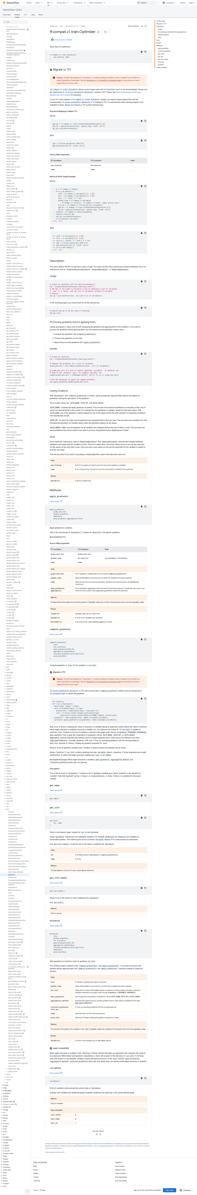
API (48, 3)
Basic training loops (124, 92)
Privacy (42, 1190)
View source (55, 501)
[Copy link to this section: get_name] (62, 785)
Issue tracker (119, 1166)
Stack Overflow (120, 1173)
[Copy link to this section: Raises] (58, 476)
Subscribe (170, 1190)
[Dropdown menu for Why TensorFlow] (105, 2)
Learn (37, 3)
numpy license (56, 1148)
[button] (15, 667)
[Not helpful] (145, 26)
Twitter (36, 1177)
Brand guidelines (121, 1177)
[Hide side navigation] (27, 1191)
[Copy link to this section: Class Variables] (64, 1110)
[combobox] (147, 3)
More (41, 15)
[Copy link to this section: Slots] (57, 437)
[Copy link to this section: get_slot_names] (69, 878)
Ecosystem (61, 3)
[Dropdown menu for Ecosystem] (68, 2)
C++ (25, 15)
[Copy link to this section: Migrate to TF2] (73, 69)
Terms (35, 1190)
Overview (6, 15)
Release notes (120, 1170)
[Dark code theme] (142, 52)
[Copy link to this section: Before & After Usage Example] (77, 176)
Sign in (191, 3)
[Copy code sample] (145, 52)
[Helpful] (142, 26)
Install (29, 3)
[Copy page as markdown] (105, 32)
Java (33, 15)
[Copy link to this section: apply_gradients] (70, 496)
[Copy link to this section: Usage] (58, 276)
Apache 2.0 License (51, 1146)
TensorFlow (53, 26)
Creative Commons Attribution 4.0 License (107, 1143)
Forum (35, 1170)
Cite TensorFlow (121, 1181)
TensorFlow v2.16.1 (12, 9)
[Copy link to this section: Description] (66, 261)
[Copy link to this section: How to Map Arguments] (72, 154)
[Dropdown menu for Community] (85, 2)
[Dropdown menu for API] (52, 2)
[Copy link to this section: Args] (56, 460)
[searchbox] (15, 22)
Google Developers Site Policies (82, 1146)
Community (77, 3)
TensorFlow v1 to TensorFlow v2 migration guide (103, 80)
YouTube (36, 1181)
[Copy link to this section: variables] (63, 1068)
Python (17, 15)
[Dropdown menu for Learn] (42, 2)
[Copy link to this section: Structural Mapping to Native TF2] (79, 111)
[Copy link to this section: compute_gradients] (73, 629)
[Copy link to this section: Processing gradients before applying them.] (98, 322)
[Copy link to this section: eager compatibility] (71, 1048)
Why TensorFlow (96, 3)
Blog (35, 1166)
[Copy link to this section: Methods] (63, 490)
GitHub (182, 3)
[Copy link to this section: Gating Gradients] (70, 391)
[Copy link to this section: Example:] (59, 348)
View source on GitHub (63, 40)
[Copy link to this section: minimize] (62, 920)
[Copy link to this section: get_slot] (62, 807)
